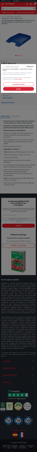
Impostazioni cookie (18, 84)
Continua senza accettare (12, 66)
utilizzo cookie (18, 79)
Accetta (18, 89)
